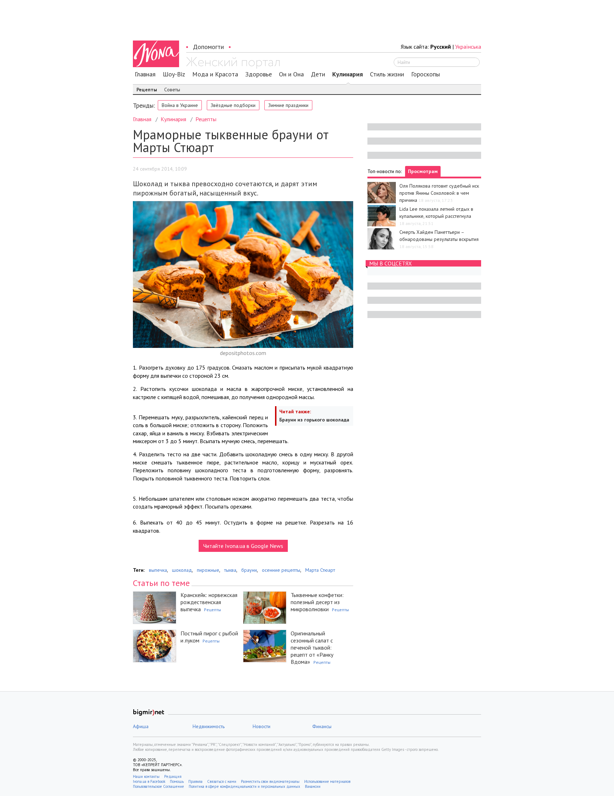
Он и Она (291, 74)
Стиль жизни (387, 74)
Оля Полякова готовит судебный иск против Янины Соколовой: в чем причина (439, 193)
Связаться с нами (221, 781)
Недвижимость (209, 726)
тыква (230, 570)
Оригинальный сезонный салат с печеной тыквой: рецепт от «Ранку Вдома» (312, 647)
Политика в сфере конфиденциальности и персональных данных (244, 786)
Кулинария (347, 74)
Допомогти (208, 47)
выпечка (158, 570)
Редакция (173, 776)
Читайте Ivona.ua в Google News (243, 545)
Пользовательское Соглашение (158, 786)
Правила (195, 781)
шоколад (182, 570)
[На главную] (233, 63)
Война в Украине (180, 105)
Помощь (177, 781)
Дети (318, 74)
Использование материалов (327, 781)
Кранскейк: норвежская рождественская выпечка (209, 602)
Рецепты (146, 89)
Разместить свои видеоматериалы (270, 781)
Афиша (141, 726)
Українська (468, 46)
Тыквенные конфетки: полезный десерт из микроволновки (317, 602)
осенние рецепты (281, 570)
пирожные (208, 570)
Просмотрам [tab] (423, 171)
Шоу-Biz (174, 74)
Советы (172, 89)
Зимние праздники (288, 105)
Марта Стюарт (320, 570)
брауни (249, 570)
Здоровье (258, 74)
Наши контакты (146, 776)
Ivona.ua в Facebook (149, 781)
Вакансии (313, 786)
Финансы (322, 726)
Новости (261, 726)
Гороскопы (425, 74)
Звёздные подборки (233, 105)
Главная (145, 74)
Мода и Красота (215, 74)
